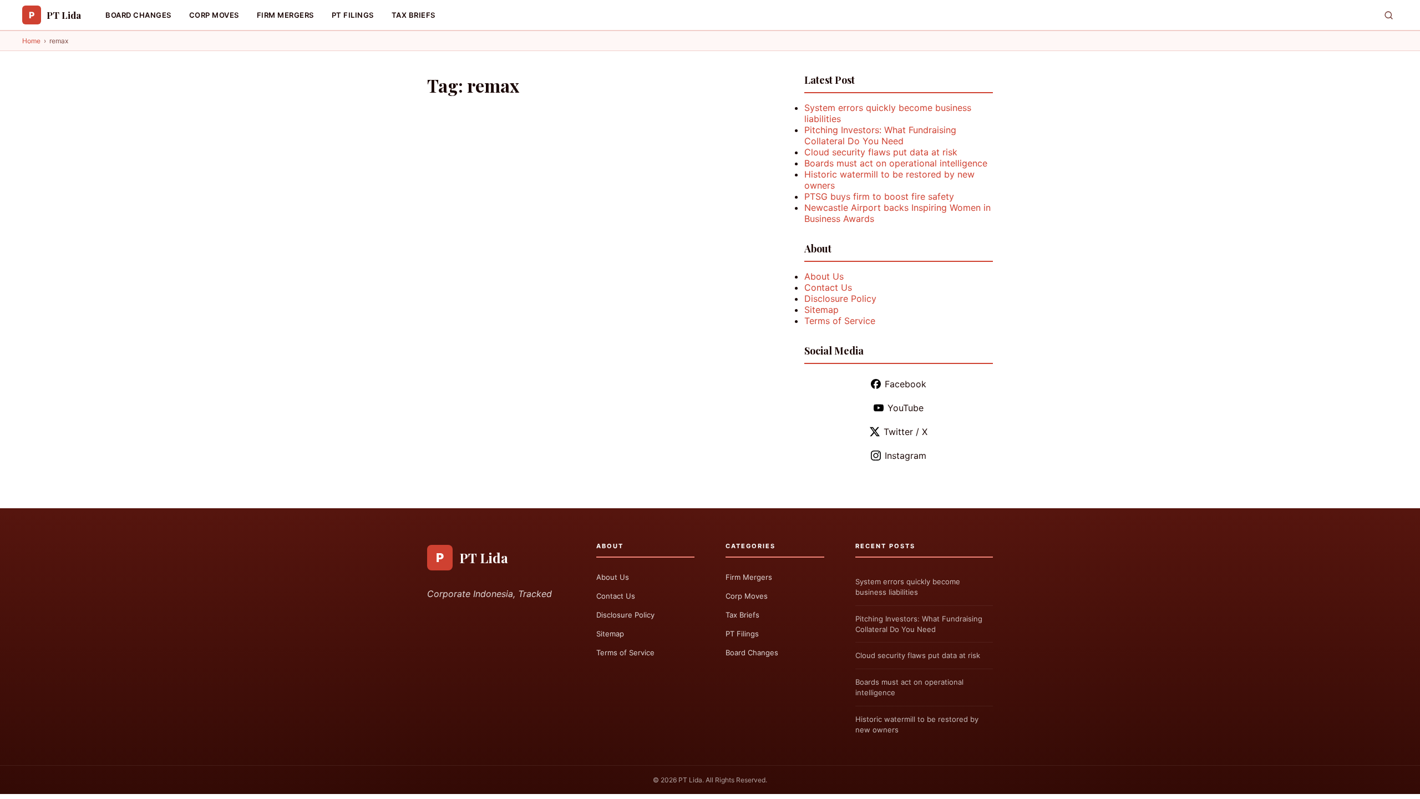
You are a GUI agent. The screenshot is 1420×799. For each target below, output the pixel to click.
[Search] (1389, 15)
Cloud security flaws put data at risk (880, 152)
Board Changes (138, 15)
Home (31, 41)
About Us (824, 276)
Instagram (905, 455)
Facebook (905, 384)
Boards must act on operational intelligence (895, 163)
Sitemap (821, 309)
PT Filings (353, 15)
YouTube (906, 407)
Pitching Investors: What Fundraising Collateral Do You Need (880, 135)
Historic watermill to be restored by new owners (916, 724)
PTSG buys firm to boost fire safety (879, 196)
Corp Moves (214, 15)
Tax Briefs (413, 15)
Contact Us (828, 287)
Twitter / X (905, 431)
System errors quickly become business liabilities (907, 586)
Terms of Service (839, 320)
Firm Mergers (285, 15)
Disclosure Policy (840, 298)
